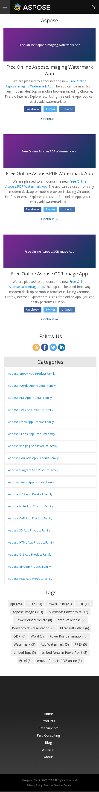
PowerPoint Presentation (33, 628)
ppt (16, 604)
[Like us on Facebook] (40, 696)
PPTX (34, 604)
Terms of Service (53, 785)
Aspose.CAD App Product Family (30, 518)
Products (48, 721)
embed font (25, 652)
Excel (25, 660)
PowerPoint (60, 604)
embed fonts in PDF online (59, 660)
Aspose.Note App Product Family (30, 506)
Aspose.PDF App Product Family (30, 398)
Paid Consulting (48, 735)
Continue (48, 118)
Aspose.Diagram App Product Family (33, 470)
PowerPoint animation (68, 636)
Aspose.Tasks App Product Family (31, 482)
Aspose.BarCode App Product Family (33, 458)
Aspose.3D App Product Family (29, 530)
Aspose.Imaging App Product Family (32, 446)
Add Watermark (55, 644)
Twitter (50, 109)
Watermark (24, 644)
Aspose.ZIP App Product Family (29, 566)
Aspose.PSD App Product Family (30, 578)
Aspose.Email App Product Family (31, 422)
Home (48, 714)
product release (72, 620)
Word (37, 636)
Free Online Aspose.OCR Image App (49, 273)
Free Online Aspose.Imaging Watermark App (49, 70)
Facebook (32, 109)
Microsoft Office (74, 628)
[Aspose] (32, 7)
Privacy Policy (35, 785)
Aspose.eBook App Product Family (31, 373)
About (48, 757)
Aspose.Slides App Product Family (31, 434)
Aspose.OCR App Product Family (30, 494)
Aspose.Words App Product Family (32, 385)
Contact (68, 785)
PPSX (80, 644)
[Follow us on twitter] (50, 696)
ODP (19, 636)
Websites (48, 749)
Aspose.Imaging (28, 612)
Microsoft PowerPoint (68, 612)
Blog (48, 742)
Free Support (48, 728)
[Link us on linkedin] (60, 696)
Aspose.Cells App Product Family (30, 410)
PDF (83, 604)
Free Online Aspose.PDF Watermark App (49, 173)
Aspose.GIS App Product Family (29, 554)
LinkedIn (67, 109)
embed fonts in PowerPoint (64, 652)
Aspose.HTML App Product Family (31, 542)
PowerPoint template (33, 620)
